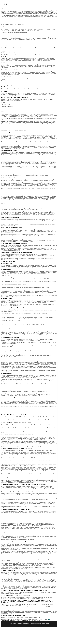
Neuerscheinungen (21, 3)
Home (12, 3)
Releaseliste (28, 3)
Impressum (43, 623)
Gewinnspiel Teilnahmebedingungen (36, 623)
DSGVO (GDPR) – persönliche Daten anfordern (15, 623)
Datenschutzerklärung (26, 623)
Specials (40, 3)
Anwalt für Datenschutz (27, 620)
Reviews (15, 3)
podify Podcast (34, 3)
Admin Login (47, 623)
